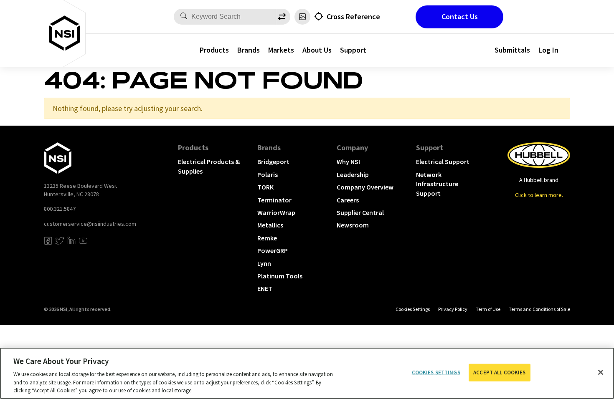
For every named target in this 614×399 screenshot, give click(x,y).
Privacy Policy (452, 309)
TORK (265, 187)
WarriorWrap (276, 212)
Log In (548, 50)
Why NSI (348, 161)
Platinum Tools (279, 276)
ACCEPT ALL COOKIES (499, 372)
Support (353, 50)
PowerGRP (272, 250)
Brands (248, 50)
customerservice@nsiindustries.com (90, 223)
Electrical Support (442, 161)
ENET (264, 288)
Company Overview (365, 187)
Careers (348, 200)
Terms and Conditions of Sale (539, 309)
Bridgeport (273, 161)
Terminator (274, 200)
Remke (267, 238)
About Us (317, 50)
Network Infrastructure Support (437, 183)
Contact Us (459, 16)
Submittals (512, 50)
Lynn (264, 263)
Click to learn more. (539, 195)
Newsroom (353, 225)
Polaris (267, 174)
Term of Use (488, 309)
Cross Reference (353, 16)
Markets (281, 50)
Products (214, 50)
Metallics (270, 225)
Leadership (353, 174)
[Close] (600, 372)
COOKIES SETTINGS (413, 309)
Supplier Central (360, 212)
